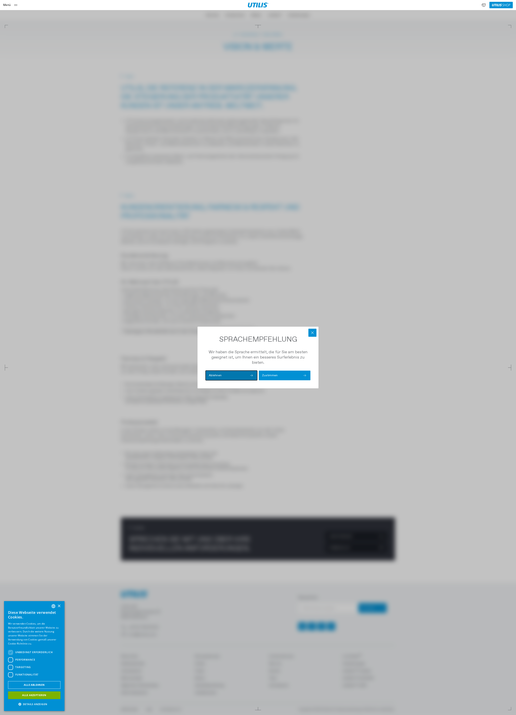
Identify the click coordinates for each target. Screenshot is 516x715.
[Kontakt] (483, 5)
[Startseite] (258, 5)
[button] (34, 704)
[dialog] (34, 656)
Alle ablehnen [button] (34, 685)
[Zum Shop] (501, 5)
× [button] (58, 606)
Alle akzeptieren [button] (34, 695)
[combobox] (53, 606)
